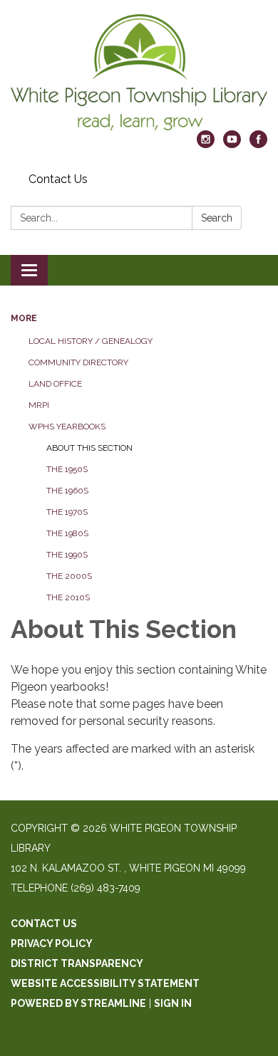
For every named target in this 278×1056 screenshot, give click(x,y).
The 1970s (67, 512)
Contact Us (58, 179)
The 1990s (67, 555)
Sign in (173, 1003)
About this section (89, 448)
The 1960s (67, 491)
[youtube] (232, 144)
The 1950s (67, 469)
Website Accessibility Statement (105, 983)
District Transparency (77, 963)
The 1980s (67, 533)
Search (216, 218)
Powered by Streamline (78, 1003)
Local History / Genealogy (91, 341)
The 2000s (69, 576)
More (24, 318)
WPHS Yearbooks (67, 427)
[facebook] (258, 144)
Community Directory (78, 362)
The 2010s (68, 597)
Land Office (55, 384)
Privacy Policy (52, 943)
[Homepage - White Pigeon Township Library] (139, 72)
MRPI (39, 405)
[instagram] (206, 144)
